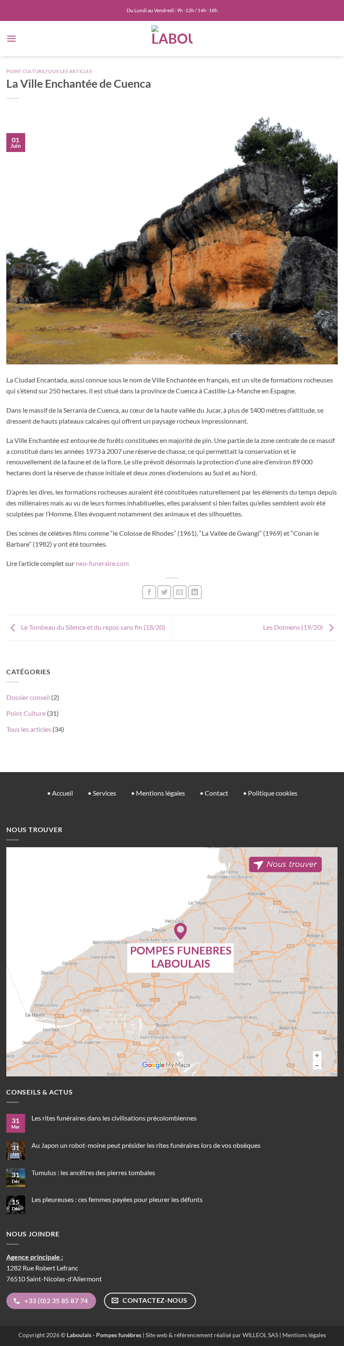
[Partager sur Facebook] (149, 592)
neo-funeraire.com (102, 563)
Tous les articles (68, 71)
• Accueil (60, 793)
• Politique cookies (270, 793)
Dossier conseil (28, 697)
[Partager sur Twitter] (164, 592)
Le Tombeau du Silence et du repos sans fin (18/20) (92, 627)
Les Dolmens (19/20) (293, 627)
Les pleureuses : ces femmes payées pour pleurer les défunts (117, 1199)
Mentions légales (304, 1334)
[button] (11, 38)
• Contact (214, 793)
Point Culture (25, 71)
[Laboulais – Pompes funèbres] (172, 38)
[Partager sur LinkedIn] (195, 592)
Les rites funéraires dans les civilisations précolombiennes (114, 1118)
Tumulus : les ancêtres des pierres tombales (93, 1172)
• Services (102, 793)
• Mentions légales (158, 793)
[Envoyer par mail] (180, 592)
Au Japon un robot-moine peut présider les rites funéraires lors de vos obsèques (146, 1145)
